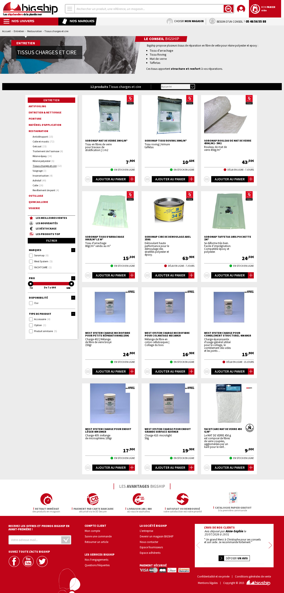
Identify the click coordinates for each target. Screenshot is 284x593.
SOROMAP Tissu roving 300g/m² (166, 140)
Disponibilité (38, 297)
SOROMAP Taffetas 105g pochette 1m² (227, 238)
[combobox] (69, 9)
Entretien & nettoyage (45, 112)
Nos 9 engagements (96, 559)
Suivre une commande (98, 536)
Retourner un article (96, 542)
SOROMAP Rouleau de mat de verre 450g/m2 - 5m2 (227, 142)
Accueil (6, 31)
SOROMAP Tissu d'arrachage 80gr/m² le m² (104, 238)
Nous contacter (149, 542)
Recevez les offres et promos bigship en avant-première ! (38, 527)
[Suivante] (270, 545)
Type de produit (40, 313)
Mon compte (92, 531)
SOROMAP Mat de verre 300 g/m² (106, 140)
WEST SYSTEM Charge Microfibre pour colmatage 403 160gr (167, 334)
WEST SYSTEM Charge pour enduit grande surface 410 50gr (168, 430)
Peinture (35, 118)
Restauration (34, 31)
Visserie (34, 208)
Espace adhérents (150, 552)
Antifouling (37, 106)
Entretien (19, 31)
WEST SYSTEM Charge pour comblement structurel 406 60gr (227, 334)
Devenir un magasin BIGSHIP (157, 536)
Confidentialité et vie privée (213, 576)
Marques (35, 250)
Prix (32, 278)
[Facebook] (14, 561)
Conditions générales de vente (253, 576)
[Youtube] (28, 561)
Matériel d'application (45, 124)
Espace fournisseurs (151, 547)
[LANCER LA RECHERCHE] (228, 8)
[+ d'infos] (88, 179)
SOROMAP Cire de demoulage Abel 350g (168, 238)
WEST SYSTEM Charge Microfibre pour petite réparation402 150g (107, 334)
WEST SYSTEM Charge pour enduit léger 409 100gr (108, 430)
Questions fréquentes (97, 565)
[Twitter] (42, 561)
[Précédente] (198, 545)
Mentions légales (208, 582)
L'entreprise (146, 531)
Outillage (36, 195)
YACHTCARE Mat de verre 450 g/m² (223, 430)
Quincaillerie (38, 202)
